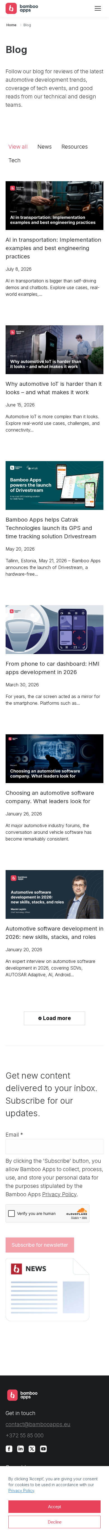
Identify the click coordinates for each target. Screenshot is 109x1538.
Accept (54, 1506)
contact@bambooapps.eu (38, 1424)
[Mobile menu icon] (97, 8)
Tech (14, 160)
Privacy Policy (21, 1490)
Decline (54, 1522)
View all (18, 147)
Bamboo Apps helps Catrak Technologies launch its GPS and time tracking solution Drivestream (51, 528)
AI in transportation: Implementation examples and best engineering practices (53, 248)
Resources (74, 147)
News (44, 147)
